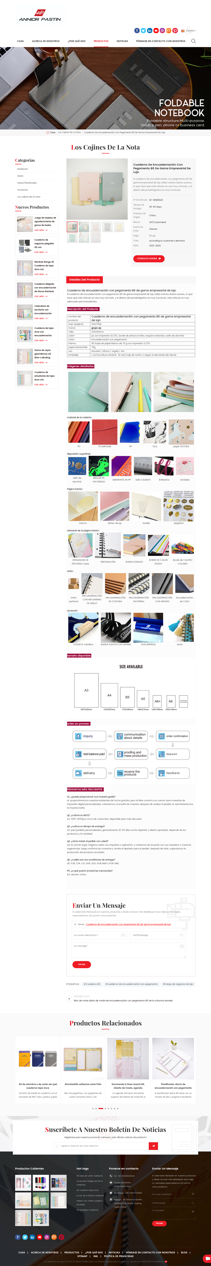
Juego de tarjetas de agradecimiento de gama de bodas (45, 221)
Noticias (122, 41)
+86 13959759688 (133, 1193)
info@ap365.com (122, 1186)
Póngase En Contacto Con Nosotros (150, 1253)
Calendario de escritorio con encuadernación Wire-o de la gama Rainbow (44, 310)
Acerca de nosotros (45, 41)
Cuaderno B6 (93, 984)
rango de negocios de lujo (179, 984)
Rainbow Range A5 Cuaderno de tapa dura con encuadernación (44, 265)
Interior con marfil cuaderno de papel (90, 1202)
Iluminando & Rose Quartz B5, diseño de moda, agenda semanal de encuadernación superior (83, 1086)
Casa (20, 41)
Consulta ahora (147, 258)
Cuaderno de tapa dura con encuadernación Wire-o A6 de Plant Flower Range (44, 332)
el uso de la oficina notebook (90, 1195)
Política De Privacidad (119, 1256)
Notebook (22, 169)
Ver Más (39, 230)
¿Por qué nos (94, 1253)
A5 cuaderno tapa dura (88, 1190)
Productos (101, 41)
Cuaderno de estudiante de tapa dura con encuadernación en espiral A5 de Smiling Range (45, 376)
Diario (20, 176)
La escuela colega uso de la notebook (90, 1183)
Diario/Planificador (27, 183)
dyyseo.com (136, 1261)
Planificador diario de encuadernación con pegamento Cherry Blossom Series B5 (128, 1086)
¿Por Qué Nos (76, 41)
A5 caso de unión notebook (90, 1175)
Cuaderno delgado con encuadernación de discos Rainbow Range (45, 288)
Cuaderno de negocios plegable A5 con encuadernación (44, 243)
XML (95, 1256)
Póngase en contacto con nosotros (160, 41)
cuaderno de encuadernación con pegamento (133, 984)
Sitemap (82, 1256)
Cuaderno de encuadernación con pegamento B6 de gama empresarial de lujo (128, 924)
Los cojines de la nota (28, 197)
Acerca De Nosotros (44, 1253)
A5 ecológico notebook (87, 1210)
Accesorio (22, 190)
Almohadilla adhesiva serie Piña (38, 1084)
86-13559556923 (126, 1176)
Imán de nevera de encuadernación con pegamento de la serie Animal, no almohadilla (173, 1086)
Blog (184, 1253)
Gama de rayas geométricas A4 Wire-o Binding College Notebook (43, 354)
